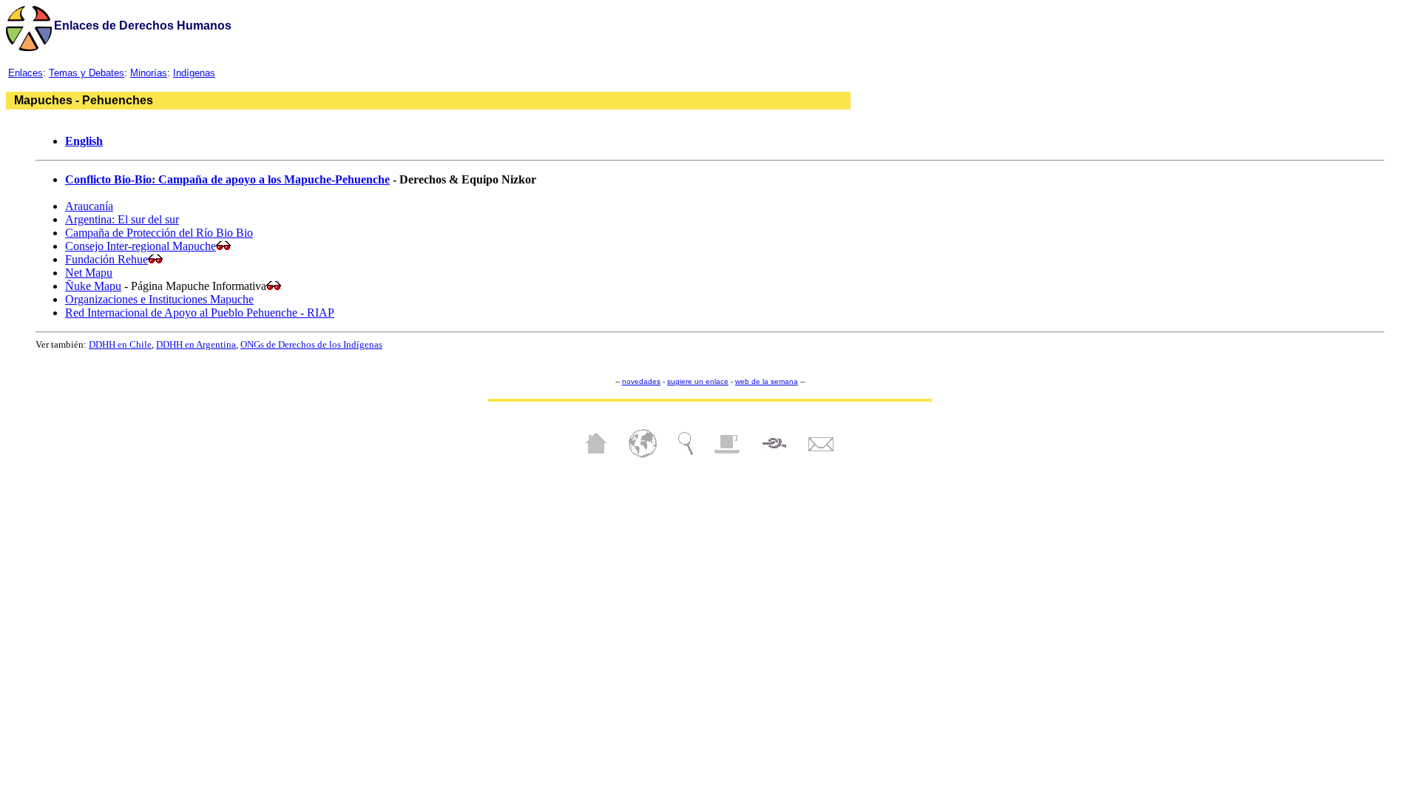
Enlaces (25, 72)
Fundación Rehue (106, 259)
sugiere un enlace (697, 381)
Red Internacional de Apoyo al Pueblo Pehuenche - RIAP (199, 312)
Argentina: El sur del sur (122, 219)
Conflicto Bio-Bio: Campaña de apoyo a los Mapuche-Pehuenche (227, 179)
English (84, 141)
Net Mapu (88, 272)
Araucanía (89, 206)
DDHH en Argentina (196, 344)
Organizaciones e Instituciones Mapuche (159, 299)
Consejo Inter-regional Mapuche (140, 246)
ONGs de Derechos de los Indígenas (311, 344)
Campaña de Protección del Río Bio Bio (159, 232)
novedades (641, 381)
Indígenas (194, 72)
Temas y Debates (86, 72)
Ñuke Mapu (93, 286)
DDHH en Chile (120, 344)
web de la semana (766, 381)
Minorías (148, 72)
